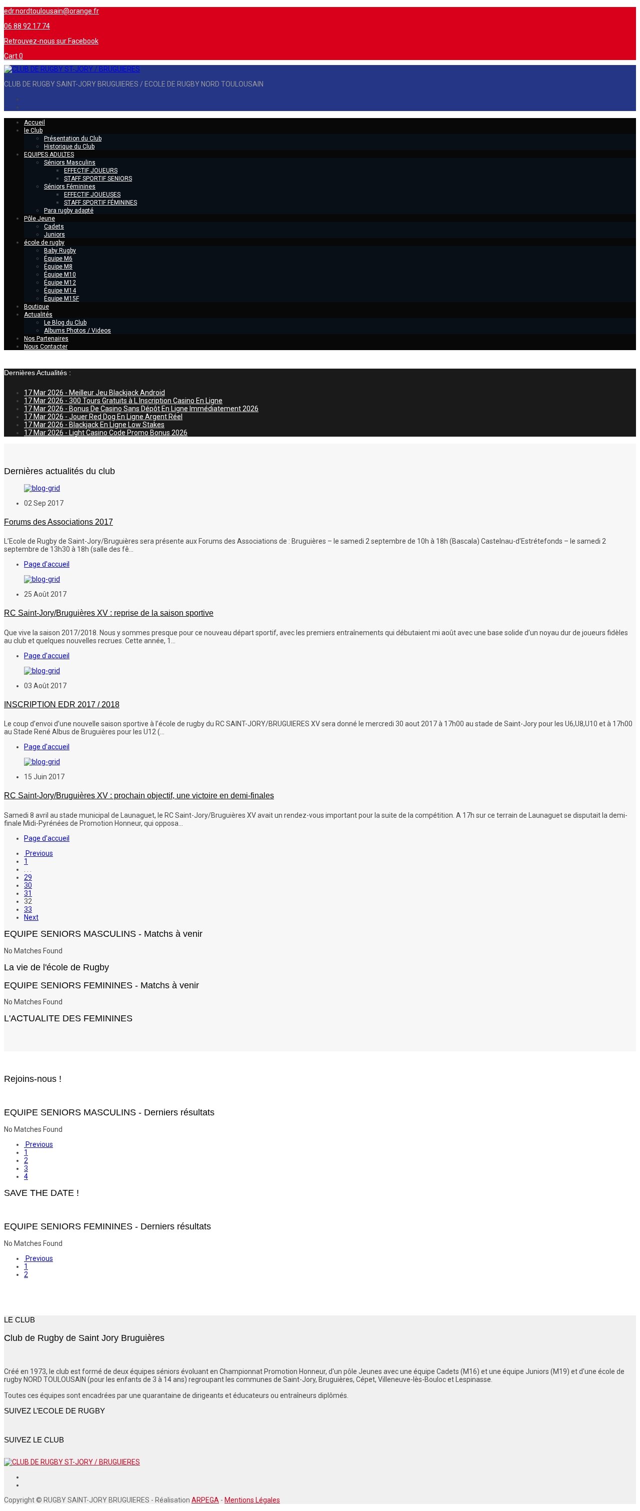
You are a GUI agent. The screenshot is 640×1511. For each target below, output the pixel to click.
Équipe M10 (60, 274)
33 (28, 909)
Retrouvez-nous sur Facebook (51, 41)
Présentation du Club (73, 138)
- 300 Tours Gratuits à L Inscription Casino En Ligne (123, 401)
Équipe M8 (58, 266)
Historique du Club (69, 146)
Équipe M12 (60, 282)
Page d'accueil (47, 564)
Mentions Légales (252, 1500)
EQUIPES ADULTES (49, 154)
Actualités (38, 314)
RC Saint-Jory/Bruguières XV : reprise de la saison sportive (109, 613)
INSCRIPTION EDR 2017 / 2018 (62, 704)
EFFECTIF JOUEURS (91, 170)
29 (28, 877)
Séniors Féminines (70, 186)
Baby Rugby (60, 250)
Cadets (54, 226)
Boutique (36, 306)
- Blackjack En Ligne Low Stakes (94, 425)
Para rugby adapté (69, 210)
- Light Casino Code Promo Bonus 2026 (106, 433)
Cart (13, 56)
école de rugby (44, 242)
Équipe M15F (61, 298)
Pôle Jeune (39, 218)
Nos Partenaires (46, 338)
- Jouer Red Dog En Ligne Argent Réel (103, 417)
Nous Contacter (46, 346)
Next (31, 917)
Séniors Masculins (70, 162)
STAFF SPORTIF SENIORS (98, 178)
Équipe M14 (60, 290)
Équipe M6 (58, 258)
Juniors (54, 234)
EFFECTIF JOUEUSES (92, 194)
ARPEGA (205, 1500)
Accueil (34, 122)
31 (28, 893)
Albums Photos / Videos (77, 330)
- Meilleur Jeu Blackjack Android (94, 393)
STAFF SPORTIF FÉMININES (100, 202)
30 (28, 885)
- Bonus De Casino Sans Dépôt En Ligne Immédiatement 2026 (141, 409)
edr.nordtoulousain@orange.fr (51, 11)
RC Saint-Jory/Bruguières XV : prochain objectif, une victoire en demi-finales (139, 795)
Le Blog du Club (65, 322)
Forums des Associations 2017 (58, 522)
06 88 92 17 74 (27, 26)
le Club (33, 130)
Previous (38, 853)
